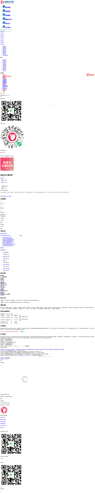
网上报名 (4, 54)
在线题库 (2, 40)
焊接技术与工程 (6, 256)
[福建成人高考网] (7, 3)
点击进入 (21, 235)
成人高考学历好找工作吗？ (5, 235)
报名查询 (4, 78)
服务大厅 (6, 196)
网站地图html (18, 349)
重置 (5, 347)
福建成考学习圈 (3, 233)
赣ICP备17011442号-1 (23, 355)
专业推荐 (2, 347)
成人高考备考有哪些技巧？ (8, 238)
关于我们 (8, 349)
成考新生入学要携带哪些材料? (8, 239)
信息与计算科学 (6, 264)
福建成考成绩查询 (30, 349)
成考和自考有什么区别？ (7, 237)
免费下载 (2, 44)
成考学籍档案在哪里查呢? (8, 241)
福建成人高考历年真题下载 (91, 74)
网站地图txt (13, 349)
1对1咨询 (9, 196)
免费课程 (2, 42)
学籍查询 (4, 84)
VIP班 (4, 91)
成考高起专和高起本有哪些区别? (9, 244)
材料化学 (5, 260)
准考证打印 (5, 79)
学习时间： (2, 343)
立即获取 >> (22, 331)
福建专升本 (5, 85)
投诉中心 (2, 357)
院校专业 (2, 33)
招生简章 (4, 48)
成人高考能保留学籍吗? (7, 243)
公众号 (4, 87)
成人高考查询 (5, 55)
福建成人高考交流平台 (90, 75)
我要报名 (2, 178)
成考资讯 (4, 47)
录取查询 (4, 83)
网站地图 (62, 349)
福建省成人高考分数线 (39, 349)
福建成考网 (7, 156)
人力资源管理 (5, 252)
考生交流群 (5, 88)
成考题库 (4, 51)
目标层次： (2, 340)
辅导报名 (4, 77)
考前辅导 (4, 53)
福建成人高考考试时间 (49, 349)
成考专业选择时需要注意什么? (8, 242)
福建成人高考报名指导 (7, 76)
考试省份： (2, 341)
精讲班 (4, 90)
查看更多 (2, 247)
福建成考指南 (57, 349)
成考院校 (4, 49)
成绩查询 (4, 80)
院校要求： (2, 344)
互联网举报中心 (8, 357)
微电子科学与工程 (6, 268)
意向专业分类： (3, 342)
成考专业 (4, 50)
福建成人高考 (3, 349)
